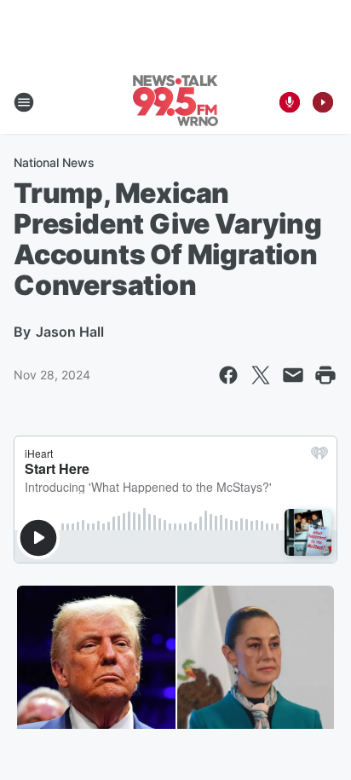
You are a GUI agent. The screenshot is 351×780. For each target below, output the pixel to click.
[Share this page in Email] (293, 375)
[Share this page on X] (261, 375)
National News (54, 162)
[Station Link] (175, 102)
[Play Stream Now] (323, 102)
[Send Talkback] (289, 102)
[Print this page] (325, 375)
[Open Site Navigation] (24, 102)
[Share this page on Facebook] (228, 375)
